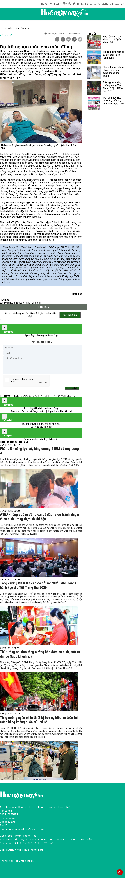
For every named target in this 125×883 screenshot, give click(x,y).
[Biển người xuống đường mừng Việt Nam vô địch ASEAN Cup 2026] (94, 88)
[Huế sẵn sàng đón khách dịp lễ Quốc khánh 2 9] (94, 42)
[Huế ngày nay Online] (66, 14)
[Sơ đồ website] (65, 4)
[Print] (57, 39)
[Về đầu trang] (120, 872)
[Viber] (74, 39)
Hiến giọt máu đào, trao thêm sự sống (25, 74)
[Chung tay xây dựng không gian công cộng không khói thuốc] (94, 72)
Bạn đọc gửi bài (84, 4)
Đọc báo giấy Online (102, 4)
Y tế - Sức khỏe (22, 28)
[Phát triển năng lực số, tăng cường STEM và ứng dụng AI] (39, 488)
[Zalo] (68, 39)
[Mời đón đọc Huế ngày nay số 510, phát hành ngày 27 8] (94, 103)
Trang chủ (8, 28)
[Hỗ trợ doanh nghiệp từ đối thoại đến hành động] (94, 57)
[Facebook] (69, 4)
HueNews (116, 4)
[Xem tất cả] (5, 14)
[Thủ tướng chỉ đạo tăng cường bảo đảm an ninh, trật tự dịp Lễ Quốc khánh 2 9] (39, 691)
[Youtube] (74, 4)
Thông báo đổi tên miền (17, 861)
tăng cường (6, 302)
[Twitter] (80, 39)
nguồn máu (24, 302)
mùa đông (35, 302)
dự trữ (15, 302)
